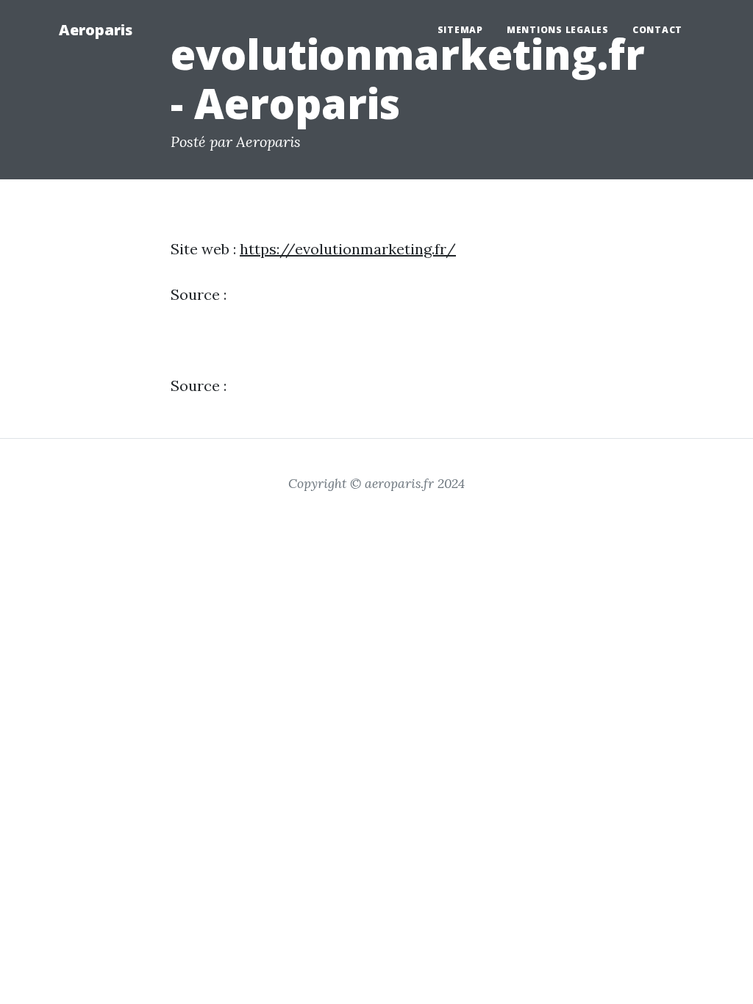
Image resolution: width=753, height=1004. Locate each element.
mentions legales (558, 30)
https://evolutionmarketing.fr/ (348, 249)
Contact (657, 30)
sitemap (460, 30)
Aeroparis (95, 30)
